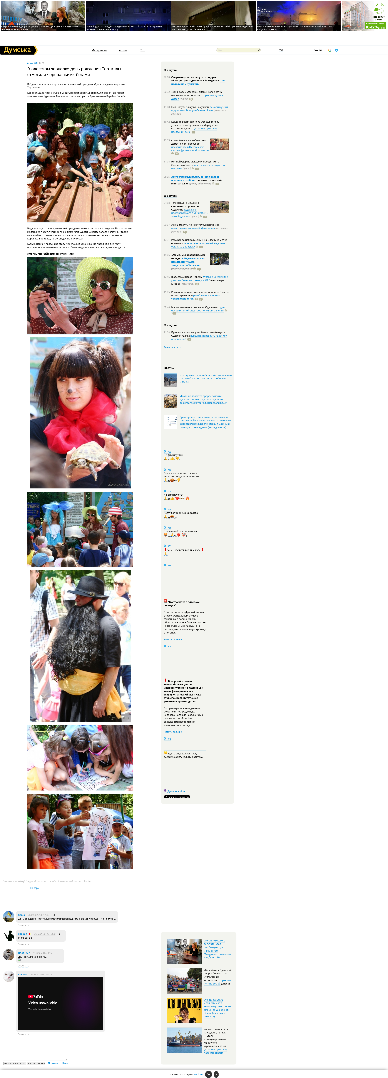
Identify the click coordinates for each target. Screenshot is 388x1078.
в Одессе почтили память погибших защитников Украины (188, 262)
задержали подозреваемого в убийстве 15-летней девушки (190, 213)
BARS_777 (24, 953)
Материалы (99, 50)
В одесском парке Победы (187, 277)
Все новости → (172, 347)
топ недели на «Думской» (198, 82)
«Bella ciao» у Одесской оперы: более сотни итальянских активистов (196, 93)
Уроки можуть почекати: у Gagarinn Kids (195, 224)
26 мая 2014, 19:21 (43, 953)
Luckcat (23, 974)
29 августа (170, 195)
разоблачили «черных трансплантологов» (195, 297)
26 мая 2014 (32, 63)
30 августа (170, 70)
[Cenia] (8, 921)
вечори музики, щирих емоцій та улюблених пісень (199, 108)
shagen (22, 934)
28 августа (170, 325)
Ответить (23, 925)
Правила (53, 1063)
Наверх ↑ (35, 888)
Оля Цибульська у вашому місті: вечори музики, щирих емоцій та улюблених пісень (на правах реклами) (217, 1008)
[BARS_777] (8, 959)
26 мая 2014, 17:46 (38, 915)
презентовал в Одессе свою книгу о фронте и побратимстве (190, 148)
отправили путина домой (217, 982)
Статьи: (170, 368)
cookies (198, 1074)
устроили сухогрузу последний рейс (215, 1051)
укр (281, 50)
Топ (142, 50)
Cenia (21, 915)
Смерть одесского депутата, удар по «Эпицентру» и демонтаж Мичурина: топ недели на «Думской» (217, 949)
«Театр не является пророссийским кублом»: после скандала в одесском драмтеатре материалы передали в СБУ (203, 399)
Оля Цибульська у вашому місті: (190, 107)
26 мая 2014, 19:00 (44, 934)
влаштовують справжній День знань (193, 228)
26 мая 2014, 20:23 (41, 974)
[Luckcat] (8, 981)
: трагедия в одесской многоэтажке (196, 181)
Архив (123, 50)
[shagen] (8, 940)
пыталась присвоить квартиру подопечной (199, 337)
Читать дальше (173, 639)
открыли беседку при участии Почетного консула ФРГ (199, 278)
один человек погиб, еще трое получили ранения (198, 309)
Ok (208, 1074)
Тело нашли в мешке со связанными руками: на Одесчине (185, 206)
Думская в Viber (176, 791)
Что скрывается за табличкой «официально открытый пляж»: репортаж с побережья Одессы (206, 378)
